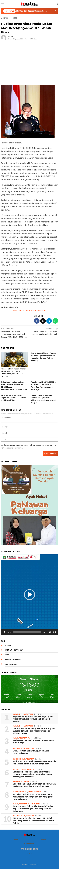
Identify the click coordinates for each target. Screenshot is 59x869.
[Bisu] (50, 632)
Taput (30, 738)
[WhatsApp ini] (55, 321)
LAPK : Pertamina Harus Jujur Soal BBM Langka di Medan (31, 752)
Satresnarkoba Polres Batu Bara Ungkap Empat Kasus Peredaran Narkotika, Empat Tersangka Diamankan (32, 774)
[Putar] (4, 632)
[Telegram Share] (49, 321)
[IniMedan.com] (29, 3)
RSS (30, 853)
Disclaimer (29, 843)
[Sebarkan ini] (37, 321)
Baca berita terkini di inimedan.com (29, 310)
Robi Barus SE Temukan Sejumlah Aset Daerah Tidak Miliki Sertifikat (13, 397)
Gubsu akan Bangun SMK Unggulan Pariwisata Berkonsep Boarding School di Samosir (34, 785)
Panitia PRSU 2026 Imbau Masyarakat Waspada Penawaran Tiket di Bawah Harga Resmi (34, 762)
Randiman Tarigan (13, 659)
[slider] (27, 632)
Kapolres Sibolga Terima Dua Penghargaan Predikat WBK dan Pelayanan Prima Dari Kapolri (33, 719)
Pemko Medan (11, 664)
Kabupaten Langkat (14, 650)
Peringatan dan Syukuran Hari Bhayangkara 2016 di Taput (33, 741)
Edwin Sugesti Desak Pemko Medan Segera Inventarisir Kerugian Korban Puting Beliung (43, 357)
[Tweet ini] (43, 321)
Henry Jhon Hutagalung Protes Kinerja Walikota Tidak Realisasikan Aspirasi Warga (43, 399)
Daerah (15, 714)
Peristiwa (23, 738)
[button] (29, 594)
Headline (16, 748)
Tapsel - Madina (34, 804)
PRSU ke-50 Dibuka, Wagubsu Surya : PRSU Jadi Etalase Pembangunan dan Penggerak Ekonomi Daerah (33, 796)
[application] (29, 594)
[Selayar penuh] (54, 632)
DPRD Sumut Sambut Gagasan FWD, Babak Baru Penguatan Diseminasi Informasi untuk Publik (33, 820)
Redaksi (15, 839)
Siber (43, 839)
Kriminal (30, 769)
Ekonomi (16, 759)
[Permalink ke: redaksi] (3, 37)
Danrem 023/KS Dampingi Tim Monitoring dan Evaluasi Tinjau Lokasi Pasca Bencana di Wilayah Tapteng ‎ (34, 731)
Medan (22, 748)
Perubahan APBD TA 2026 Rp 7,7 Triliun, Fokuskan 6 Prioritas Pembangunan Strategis (43, 386)
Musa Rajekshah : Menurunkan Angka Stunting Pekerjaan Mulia (45, 331)
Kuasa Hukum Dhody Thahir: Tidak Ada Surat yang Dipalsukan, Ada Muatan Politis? (13, 372)
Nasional (16, 781)
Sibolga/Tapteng (26, 714)
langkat (9, 655)
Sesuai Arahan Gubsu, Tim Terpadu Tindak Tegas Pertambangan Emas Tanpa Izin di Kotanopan (33, 808)
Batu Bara (16, 769)
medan (8, 645)
